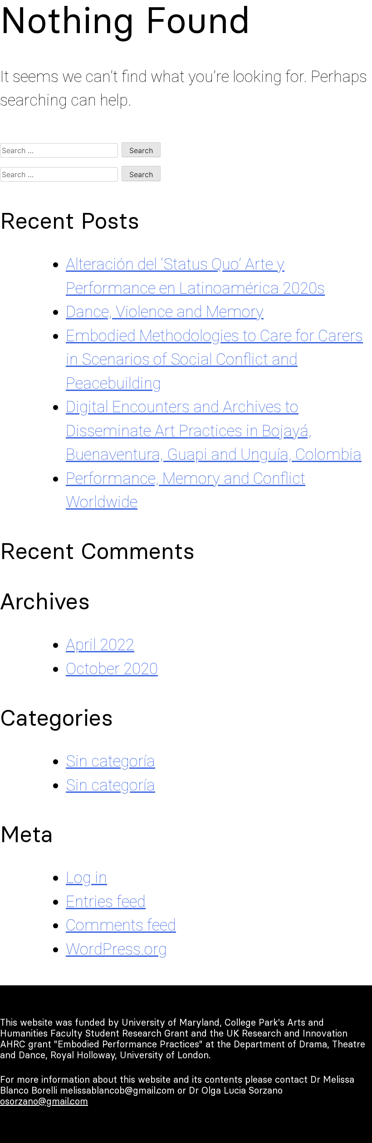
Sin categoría (110, 761)
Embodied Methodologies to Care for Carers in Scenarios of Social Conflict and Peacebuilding (214, 360)
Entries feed (106, 901)
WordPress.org (116, 949)
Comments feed (121, 925)
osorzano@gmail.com (44, 1101)
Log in (86, 877)
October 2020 (112, 669)
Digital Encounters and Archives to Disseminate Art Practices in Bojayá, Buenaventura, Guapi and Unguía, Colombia (214, 431)
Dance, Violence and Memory (165, 312)
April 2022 (100, 645)
